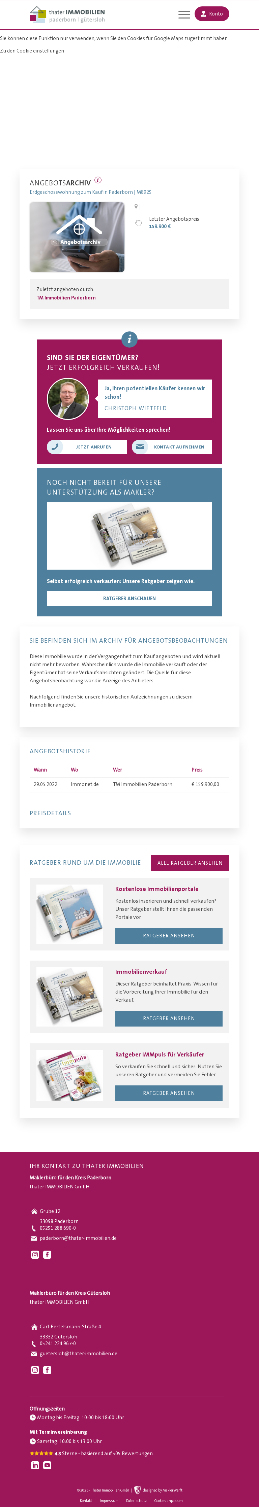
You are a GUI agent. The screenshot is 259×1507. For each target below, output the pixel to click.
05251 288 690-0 (58, 1228)
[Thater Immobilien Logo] (67, 15)
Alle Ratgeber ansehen (190, 863)
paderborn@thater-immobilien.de (78, 1238)
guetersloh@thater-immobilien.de (78, 1354)
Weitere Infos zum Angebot (98, 180)
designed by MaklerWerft (162, 1490)
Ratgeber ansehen (169, 936)
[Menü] (181, 15)
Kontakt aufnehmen (179, 447)
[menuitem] (181, 15)
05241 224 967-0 (58, 1344)
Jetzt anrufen (94, 447)
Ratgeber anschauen (129, 599)
